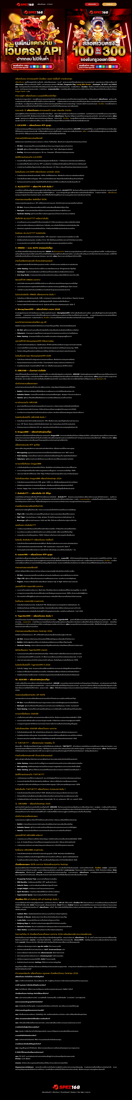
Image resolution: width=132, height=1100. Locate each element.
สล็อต (85, 131)
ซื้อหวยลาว (100, 379)
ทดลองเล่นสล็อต (84, 499)
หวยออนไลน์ (27, 622)
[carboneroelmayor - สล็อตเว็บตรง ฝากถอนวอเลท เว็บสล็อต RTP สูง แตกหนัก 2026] (25, 4)
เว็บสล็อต (101, 104)
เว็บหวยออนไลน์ (59, 251)
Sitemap (50, 4)
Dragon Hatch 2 (21, 91)
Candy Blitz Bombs (83, 84)
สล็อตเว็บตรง (41, 4)
